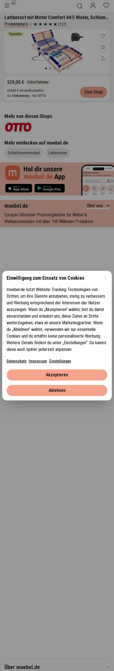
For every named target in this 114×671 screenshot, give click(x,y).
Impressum (38, 361)
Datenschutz (17, 361)
